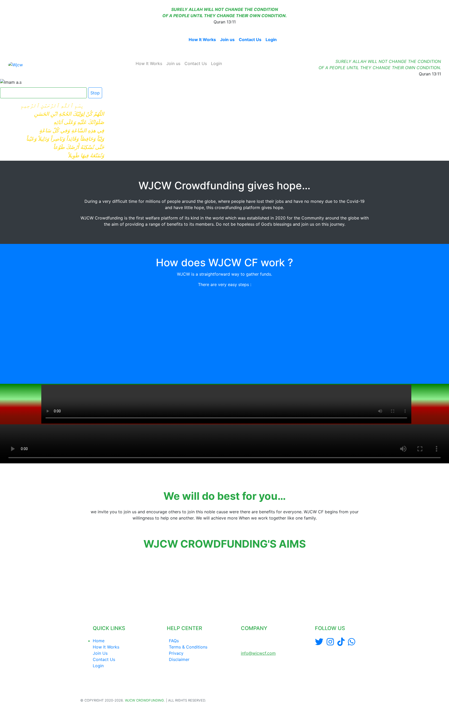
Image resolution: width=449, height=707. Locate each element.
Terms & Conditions (188, 647)
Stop (95, 92)
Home (178, 39)
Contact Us (250, 39)
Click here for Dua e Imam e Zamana (41, 92)
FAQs (174, 640)
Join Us (100, 653)
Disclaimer (179, 659)
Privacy (176, 653)
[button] (81, 580)
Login (271, 39)
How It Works (202, 39)
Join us (227, 39)
